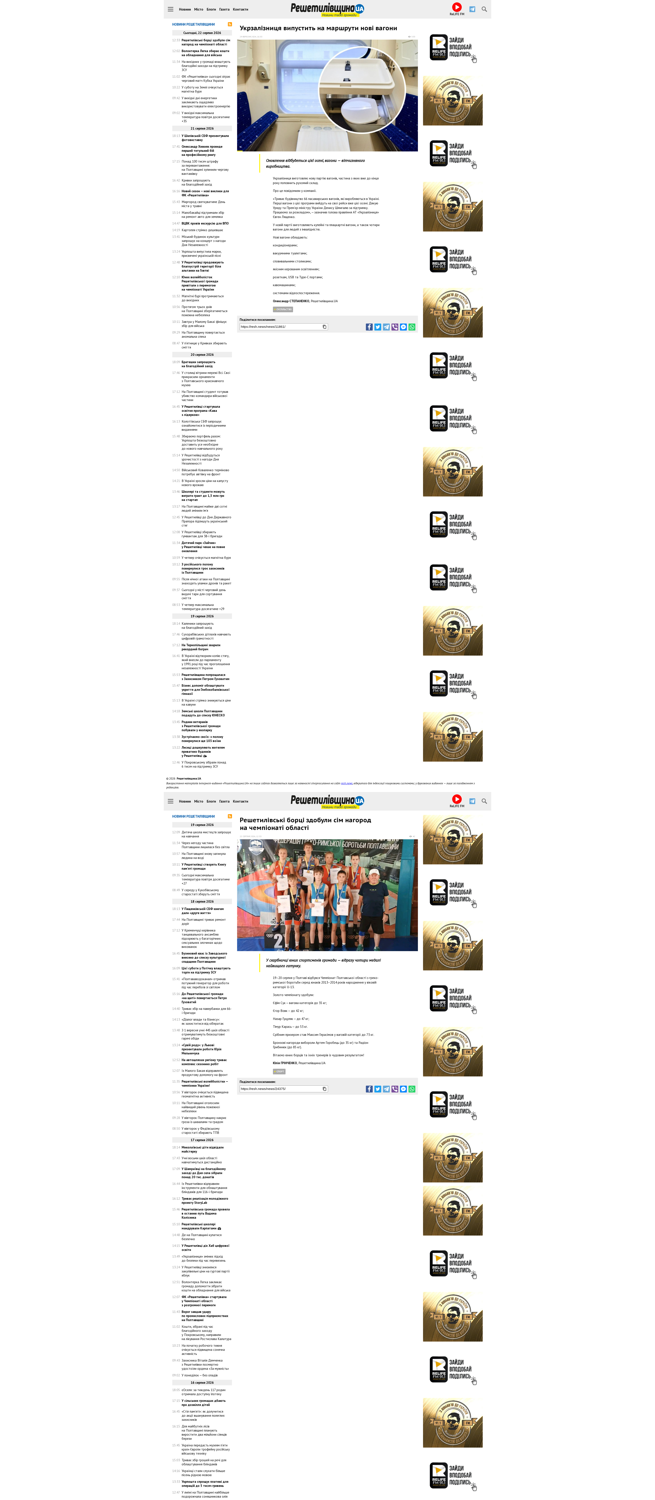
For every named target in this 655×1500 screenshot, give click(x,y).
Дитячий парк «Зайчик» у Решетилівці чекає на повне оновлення (203, 547)
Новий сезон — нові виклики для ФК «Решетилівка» (205, 193)
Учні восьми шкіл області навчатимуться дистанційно (202, 1160)
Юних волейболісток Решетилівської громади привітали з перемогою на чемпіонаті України (200, 283)
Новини (185, 9)
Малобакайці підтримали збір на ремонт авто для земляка (203, 215)
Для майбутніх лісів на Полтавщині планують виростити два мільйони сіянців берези (204, 1432)
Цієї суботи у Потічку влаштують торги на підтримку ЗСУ (206, 970)
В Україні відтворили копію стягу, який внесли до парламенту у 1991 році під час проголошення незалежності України (206, 662)
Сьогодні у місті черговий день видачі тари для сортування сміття (204, 594)
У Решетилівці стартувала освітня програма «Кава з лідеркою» (201, 410)
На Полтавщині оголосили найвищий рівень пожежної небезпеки (201, 1107)
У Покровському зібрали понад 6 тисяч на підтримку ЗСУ (204, 764)
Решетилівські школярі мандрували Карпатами (199, 1226)
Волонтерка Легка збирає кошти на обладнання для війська (205, 53)
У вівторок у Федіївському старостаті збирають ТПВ (201, 1130)
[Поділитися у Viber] (394, 327)
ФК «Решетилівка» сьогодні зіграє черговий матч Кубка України (206, 78)
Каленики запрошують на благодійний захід (198, 625)
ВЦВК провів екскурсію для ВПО (205, 223)
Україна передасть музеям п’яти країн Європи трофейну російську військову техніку (206, 1449)
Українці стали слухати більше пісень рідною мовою (203, 1473)
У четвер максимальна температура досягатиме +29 (203, 607)
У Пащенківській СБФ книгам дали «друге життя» (203, 911)
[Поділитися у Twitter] (377, 327)
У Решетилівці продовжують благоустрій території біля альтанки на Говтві (203, 266)
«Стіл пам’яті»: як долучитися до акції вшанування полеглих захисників (203, 1415)
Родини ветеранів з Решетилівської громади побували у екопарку (201, 726)
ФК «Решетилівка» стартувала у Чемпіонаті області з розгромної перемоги (204, 1301)
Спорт (280, 1071)
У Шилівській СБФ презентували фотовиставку (205, 138)
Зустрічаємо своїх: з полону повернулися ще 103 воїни (202, 739)
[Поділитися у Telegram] (386, 327)
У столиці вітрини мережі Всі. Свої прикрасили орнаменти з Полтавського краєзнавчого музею (206, 379)
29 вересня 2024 (248, 36)
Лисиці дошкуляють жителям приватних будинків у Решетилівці (203, 751)
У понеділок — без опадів (200, 1375)
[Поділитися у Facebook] (369, 327)
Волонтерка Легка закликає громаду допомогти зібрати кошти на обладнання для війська (206, 1286)
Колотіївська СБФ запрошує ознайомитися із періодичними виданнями (204, 425)
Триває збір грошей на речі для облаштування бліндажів (204, 1462)
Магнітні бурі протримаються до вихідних (203, 298)
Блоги (211, 9)
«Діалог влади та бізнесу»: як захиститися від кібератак (203, 1021)
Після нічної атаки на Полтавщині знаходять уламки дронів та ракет (206, 581)
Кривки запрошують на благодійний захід (197, 182)
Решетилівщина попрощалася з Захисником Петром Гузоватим (205, 677)
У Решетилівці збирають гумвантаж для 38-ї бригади (202, 534)
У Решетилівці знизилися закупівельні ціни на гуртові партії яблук (206, 1271)
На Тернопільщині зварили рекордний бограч (201, 647)
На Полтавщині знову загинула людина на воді (204, 856)
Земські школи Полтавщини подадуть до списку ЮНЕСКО (203, 713)
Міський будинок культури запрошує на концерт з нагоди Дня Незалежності (204, 241)
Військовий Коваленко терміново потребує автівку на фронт (205, 472)
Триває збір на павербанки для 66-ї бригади (206, 1011)
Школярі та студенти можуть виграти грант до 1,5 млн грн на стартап (203, 495)
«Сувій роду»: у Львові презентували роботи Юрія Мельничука (201, 1049)
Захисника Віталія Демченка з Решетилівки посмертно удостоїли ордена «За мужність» (205, 1364)
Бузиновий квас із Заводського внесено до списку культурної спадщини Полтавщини (204, 957)
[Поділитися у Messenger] (403, 327)
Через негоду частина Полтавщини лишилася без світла (206, 845)
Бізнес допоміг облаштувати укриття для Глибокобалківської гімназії (206, 689)
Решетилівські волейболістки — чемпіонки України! (205, 1083)
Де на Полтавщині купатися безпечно (202, 1237)
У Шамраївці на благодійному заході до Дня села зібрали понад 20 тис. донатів (204, 1173)
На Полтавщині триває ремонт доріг (204, 921)
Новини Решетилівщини (193, 24)
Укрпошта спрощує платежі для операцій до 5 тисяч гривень (205, 1484)
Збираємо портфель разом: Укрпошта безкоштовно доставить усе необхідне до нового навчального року (202, 442)
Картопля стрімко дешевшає (202, 230)
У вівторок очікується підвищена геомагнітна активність (205, 1094)
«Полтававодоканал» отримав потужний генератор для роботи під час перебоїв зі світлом (205, 983)
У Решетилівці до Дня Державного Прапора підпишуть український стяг (206, 521)
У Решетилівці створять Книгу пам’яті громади (204, 866)
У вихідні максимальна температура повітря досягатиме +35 (206, 117)
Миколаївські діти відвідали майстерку (203, 1149)
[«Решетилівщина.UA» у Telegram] (472, 9)
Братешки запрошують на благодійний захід (198, 364)
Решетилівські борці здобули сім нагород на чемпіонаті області (206, 42)
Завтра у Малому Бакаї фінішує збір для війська (204, 324)
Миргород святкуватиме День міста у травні (203, 204)
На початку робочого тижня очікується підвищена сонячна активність (203, 1349)
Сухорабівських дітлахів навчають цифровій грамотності (206, 636)
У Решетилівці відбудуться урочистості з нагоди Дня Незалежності (201, 459)
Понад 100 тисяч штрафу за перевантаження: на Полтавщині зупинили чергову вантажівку (205, 167)
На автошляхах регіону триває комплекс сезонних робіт (204, 1062)
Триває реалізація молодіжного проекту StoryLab (205, 1200)
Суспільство (284, 309)
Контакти (240, 9)
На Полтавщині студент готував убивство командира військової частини (205, 396)
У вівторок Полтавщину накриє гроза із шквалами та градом (204, 1120)
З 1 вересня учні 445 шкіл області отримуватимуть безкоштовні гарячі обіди (205, 1034)
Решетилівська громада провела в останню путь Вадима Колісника (206, 1213)
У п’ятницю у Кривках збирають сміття (204, 345)
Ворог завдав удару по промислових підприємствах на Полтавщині (205, 1316)
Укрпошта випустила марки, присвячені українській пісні (201, 253)
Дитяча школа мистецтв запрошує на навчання (206, 834)
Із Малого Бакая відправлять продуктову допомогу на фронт (205, 1073)
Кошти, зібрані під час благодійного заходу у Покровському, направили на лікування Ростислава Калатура (206, 1332)
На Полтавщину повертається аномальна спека (203, 334)
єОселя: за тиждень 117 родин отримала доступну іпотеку (203, 1392)
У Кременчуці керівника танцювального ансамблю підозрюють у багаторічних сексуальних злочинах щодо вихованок (202, 938)
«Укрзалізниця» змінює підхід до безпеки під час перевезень (203, 1258)
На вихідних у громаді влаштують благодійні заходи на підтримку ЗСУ (206, 66)
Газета (224, 9)
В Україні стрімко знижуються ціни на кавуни (206, 702)
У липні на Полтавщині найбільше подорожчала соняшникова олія (205, 1494)
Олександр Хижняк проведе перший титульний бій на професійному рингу (202, 150)
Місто (198, 9)
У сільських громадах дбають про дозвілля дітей (204, 1403)
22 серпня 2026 (247, 836)
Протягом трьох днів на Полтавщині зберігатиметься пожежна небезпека (204, 311)
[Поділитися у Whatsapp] (412, 327)
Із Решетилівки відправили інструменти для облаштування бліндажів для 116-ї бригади (204, 1188)
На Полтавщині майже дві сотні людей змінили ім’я (204, 508)
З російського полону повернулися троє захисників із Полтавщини (203, 568)
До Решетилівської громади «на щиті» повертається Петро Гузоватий (204, 998)
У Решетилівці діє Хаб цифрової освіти (205, 1248)
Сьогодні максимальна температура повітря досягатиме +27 (206, 879)
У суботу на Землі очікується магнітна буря (202, 89)
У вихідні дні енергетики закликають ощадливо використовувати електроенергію (206, 102)
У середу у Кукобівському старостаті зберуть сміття (201, 892)
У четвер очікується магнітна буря (206, 558)
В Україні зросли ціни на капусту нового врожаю (205, 483)
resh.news (347, 783)
